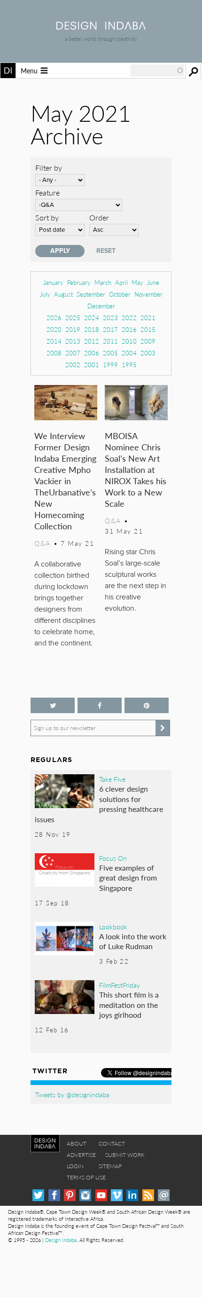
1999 (110, 364)
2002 (72, 364)
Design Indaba (61, 1239)
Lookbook (113, 926)
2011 (110, 341)
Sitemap (110, 1166)
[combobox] (157, 70)
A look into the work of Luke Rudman (132, 941)
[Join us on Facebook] (100, 705)
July (45, 294)
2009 (147, 341)
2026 (54, 317)
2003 (147, 352)
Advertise (81, 1155)
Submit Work (125, 1155)
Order (99, 217)
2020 (54, 329)
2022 (129, 317)
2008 (54, 352)
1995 (129, 364)
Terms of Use (86, 1177)
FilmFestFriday (119, 985)
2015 (147, 329)
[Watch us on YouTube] (101, 1195)
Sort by (47, 217)
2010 (129, 341)
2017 (110, 329)
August (63, 294)
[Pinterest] (70, 1195)
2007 (72, 352)
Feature (47, 192)
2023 (110, 317)
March (102, 282)
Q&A (42, 543)
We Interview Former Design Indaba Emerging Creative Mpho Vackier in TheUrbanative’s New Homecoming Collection (65, 481)
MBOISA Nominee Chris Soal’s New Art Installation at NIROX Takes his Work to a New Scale (135, 469)
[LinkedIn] (132, 1195)
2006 (91, 352)
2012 (91, 341)
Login (75, 1166)
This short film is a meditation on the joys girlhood (129, 1004)
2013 (72, 341)
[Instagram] (85, 1195)
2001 (91, 364)
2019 (72, 329)
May (137, 282)
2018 (91, 329)
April (121, 282)
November (148, 294)
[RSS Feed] (148, 1195)
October (120, 294)
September (91, 294)
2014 (54, 341)
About (76, 1144)
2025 (72, 317)
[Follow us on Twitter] (53, 705)
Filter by (48, 167)
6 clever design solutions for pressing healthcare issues (99, 804)
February (79, 282)
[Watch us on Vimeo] (117, 1195)
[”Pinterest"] (146, 705)
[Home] (101, 26)
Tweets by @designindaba (72, 1094)
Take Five (112, 779)
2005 (110, 352)
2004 (129, 352)
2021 (147, 317)
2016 (129, 329)
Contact (112, 1144)
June (153, 282)
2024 (91, 317)
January (53, 282)
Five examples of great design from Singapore (128, 877)
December (101, 305)
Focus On (113, 858)
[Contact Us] (164, 1195)
